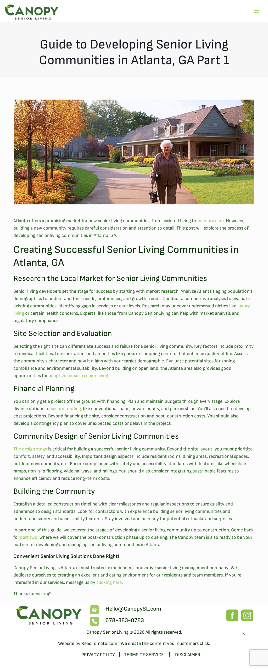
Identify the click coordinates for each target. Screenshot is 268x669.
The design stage (30, 449)
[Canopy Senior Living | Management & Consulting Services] (32, 10)
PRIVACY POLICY (98, 654)
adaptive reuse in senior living (78, 375)
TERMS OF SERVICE (144, 654)
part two (28, 537)
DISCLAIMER (187, 654)
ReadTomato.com (99, 643)
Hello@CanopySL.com (133, 608)
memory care (210, 221)
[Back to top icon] (243, 634)
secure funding (66, 408)
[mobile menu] (256, 11)
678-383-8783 (124, 620)
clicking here (109, 582)
